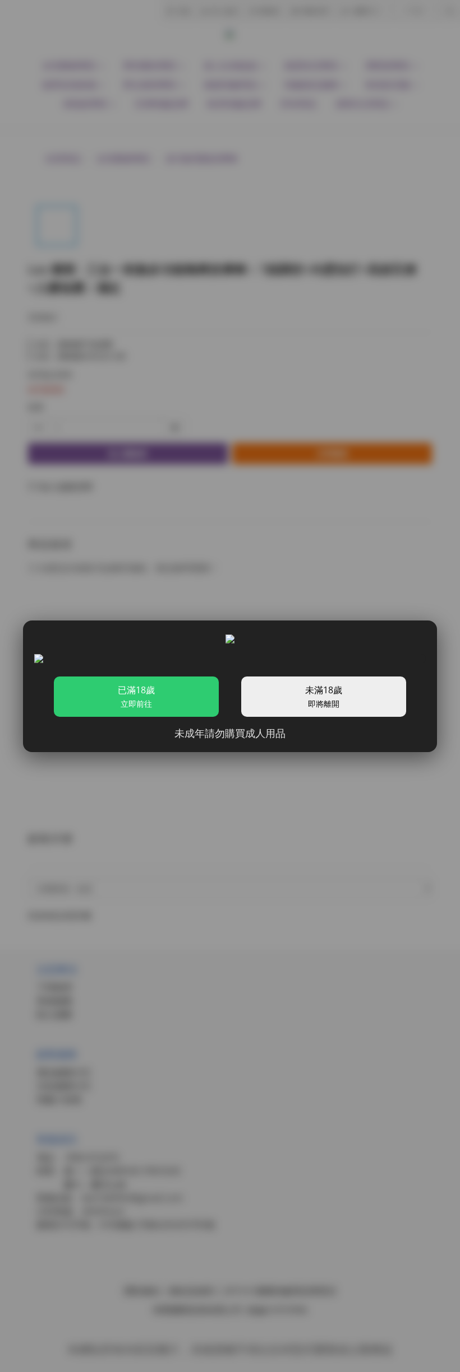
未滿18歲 (323, 696)
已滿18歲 (136, 696)
